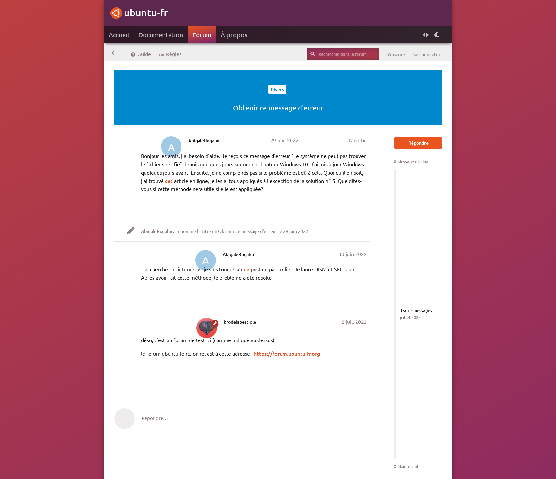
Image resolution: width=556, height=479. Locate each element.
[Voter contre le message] (334, 205)
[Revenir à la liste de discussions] (112, 52)
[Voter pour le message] (313, 205)
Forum (201, 35)
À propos (234, 35)
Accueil (119, 35)
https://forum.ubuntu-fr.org (287, 353)
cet (169, 180)
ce (246, 269)
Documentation (160, 35)
